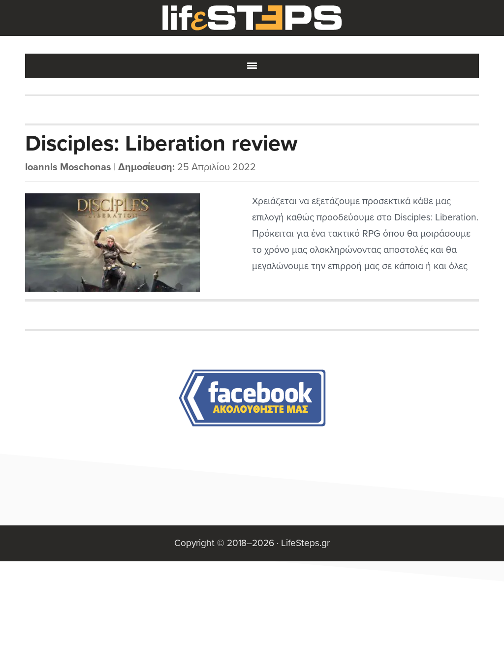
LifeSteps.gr (252, 18)
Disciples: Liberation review (161, 143)
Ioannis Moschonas (68, 167)
